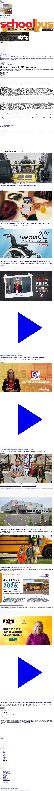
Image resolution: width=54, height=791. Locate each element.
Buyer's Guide (5, 765)
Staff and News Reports (16, 221)
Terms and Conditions (6, 780)
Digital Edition (6, 17)
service (4, 125)
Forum (37, 56)
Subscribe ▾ (2, 3)
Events (31, 56)
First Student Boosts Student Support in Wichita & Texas (15, 567)
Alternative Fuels (3, 44)
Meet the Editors (10, 58)
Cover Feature (4, 0)
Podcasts (22, 56)
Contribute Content (24, 58)
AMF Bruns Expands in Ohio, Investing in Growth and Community (18, 486)
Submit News (30, 58)
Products (15, 56)
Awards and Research (41, 56)
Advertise (37, 58)
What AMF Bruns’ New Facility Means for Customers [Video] (17, 449)
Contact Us (34, 58)
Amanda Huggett (14, 355)
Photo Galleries (11, 56)
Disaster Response (3, 46)
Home (1, 64)
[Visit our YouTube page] (4, 712)
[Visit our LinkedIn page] (2, 712)
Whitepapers (28, 56)
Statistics (24, 56)
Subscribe (2, 17)
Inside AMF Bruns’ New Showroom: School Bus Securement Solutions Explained (22, 357)
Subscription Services (4, 58)
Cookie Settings (6, 59)
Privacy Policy (47, 58)
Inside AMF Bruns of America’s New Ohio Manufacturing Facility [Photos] (20, 529)
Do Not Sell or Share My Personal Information (22, 790)
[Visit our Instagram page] (5, 712)
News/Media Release (15, 183)
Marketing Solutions (13, 59)
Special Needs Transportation (5, 54)
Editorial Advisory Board (17, 58)
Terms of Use (7, 790)
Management (2, 50)
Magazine (19, 56)
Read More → (2, 190)
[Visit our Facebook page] (0, 712)
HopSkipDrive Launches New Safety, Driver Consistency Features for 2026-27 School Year (24, 223)
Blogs (6, 56)
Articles (10, 0)
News (8, 0)
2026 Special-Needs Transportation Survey (11, 605)
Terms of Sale (12, 790)
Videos (8, 56)
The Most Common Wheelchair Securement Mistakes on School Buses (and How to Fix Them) (25, 261)
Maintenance (5, 742)
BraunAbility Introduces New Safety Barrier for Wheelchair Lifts (18, 185)
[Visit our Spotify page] (6, 712)
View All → (2, 708)
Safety (1, 52)
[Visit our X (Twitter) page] (3, 712)
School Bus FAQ (42, 58)
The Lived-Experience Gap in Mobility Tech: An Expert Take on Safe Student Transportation (25, 702)
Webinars (34, 56)
